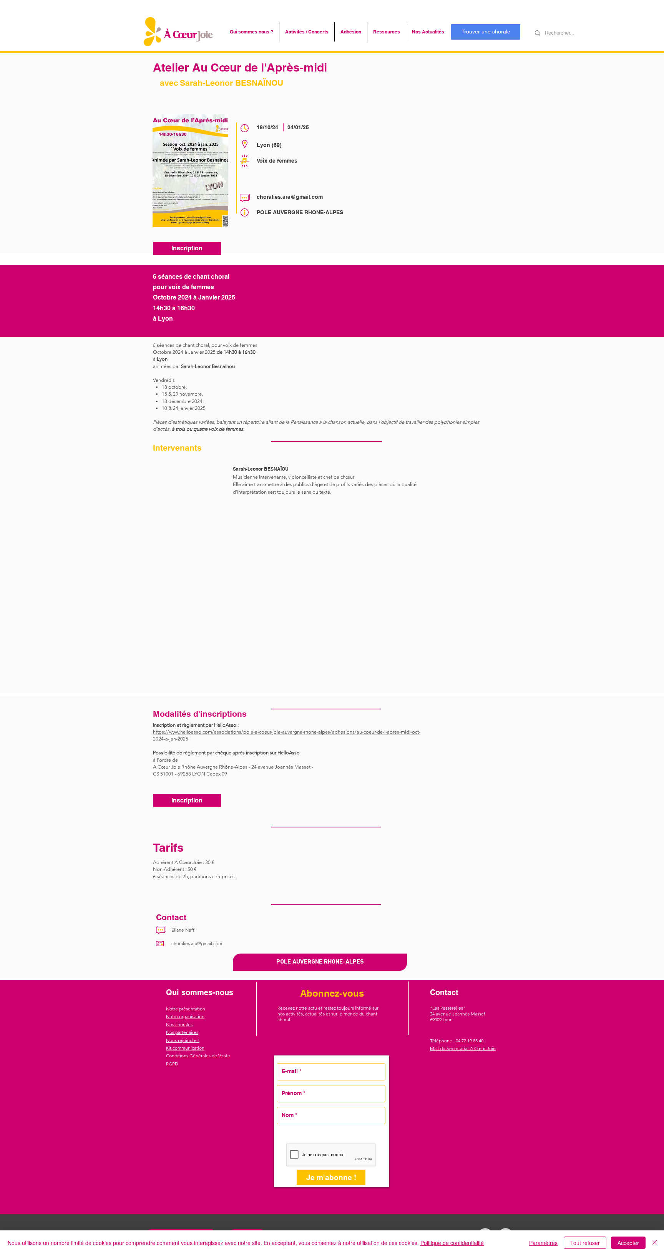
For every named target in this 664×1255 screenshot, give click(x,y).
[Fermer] (654, 1243)
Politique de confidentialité (452, 1243)
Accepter (628, 1243)
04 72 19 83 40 (469, 1041)
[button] (251, 32)
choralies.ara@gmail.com (290, 197)
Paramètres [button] (543, 1243)
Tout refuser (585, 1243)
